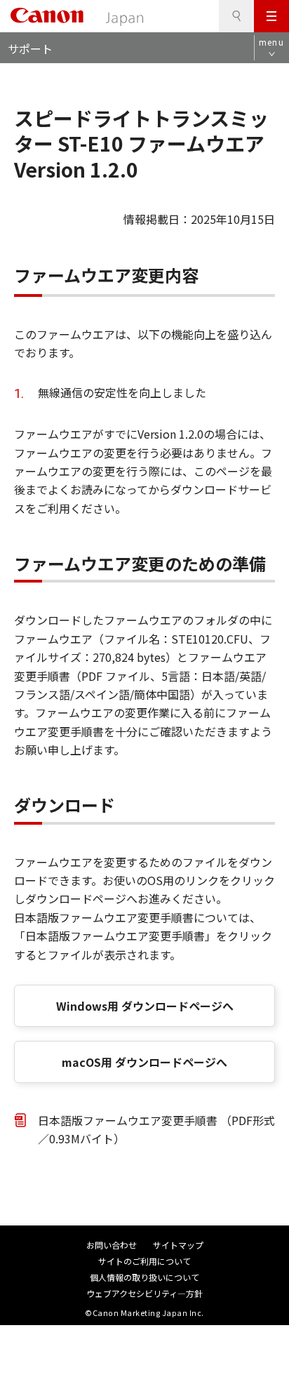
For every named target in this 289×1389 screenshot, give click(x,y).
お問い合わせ (111, 1245)
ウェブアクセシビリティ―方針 (144, 1293)
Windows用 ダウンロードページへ (145, 1005)
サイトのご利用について (144, 1261)
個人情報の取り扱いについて (144, 1277)
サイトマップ (178, 1245)
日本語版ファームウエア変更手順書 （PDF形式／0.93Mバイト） (156, 1129)
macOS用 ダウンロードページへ (144, 1062)
